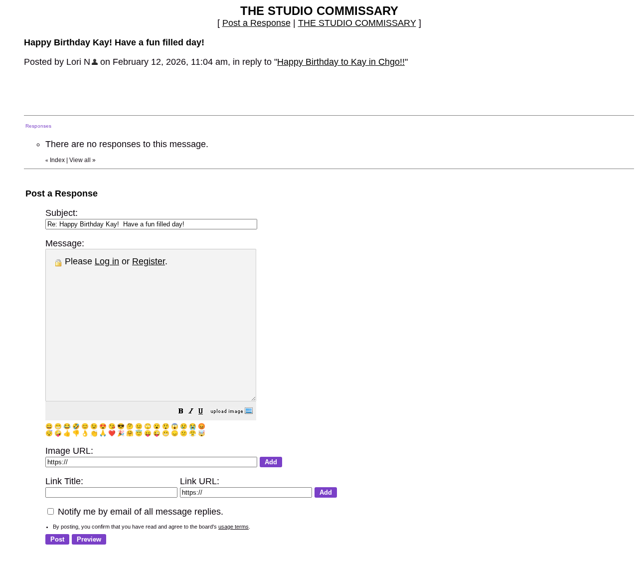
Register (148, 261)
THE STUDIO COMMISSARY (357, 23)
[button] (181, 412)
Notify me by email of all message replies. (139, 512)
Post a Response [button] (256, 23)
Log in (107, 261)
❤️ (112, 433)
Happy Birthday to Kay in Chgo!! (341, 62)
